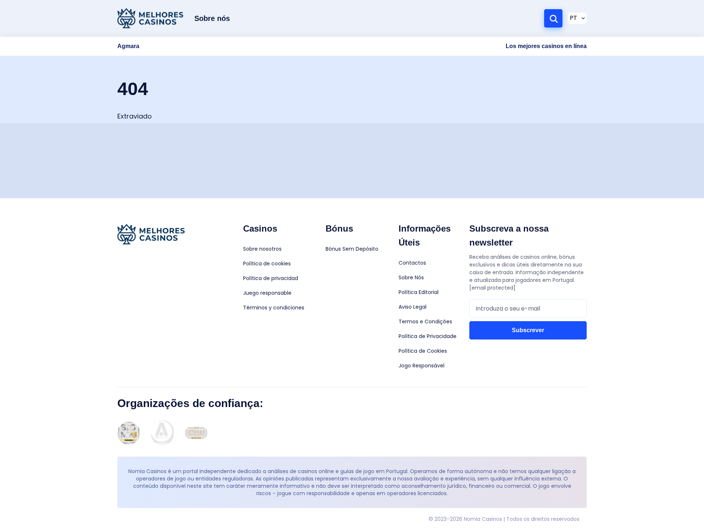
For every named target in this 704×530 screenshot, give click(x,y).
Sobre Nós (411, 277)
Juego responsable (267, 293)
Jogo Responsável (421, 365)
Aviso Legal (412, 307)
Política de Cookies (423, 351)
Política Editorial (419, 292)
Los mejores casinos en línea (546, 46)
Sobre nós (212, 18)
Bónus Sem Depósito (352, 249)
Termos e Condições (425, 321)
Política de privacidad (270, 278)
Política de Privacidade (427, 336)
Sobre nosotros (262, 249)
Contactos (412, 262)
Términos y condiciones (273, 307)
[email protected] (492, 287)
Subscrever (528, 330)
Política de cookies (267, 263)
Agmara (128, 46)
